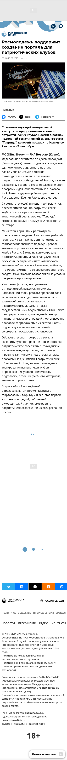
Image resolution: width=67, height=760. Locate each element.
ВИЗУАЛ (61, 613)
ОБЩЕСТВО (24, 613)
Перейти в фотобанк (45, 101)
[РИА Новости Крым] (14, 34)
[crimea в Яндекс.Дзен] (35, 586)
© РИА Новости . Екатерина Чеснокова (18, 101)
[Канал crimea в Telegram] (8, 586)
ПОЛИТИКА (9, 613)
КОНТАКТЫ (59, 624)
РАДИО (43, 624)
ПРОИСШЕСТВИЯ (43, 613)
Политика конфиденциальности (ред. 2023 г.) (29, 663)
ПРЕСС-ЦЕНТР (27, 624)
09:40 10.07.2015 (10, 58)
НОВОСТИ (8, 624)
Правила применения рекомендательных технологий (27, 668)
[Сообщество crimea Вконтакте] (21, 586)
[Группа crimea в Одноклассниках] (48, 586)
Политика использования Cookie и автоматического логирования (23, 657)
